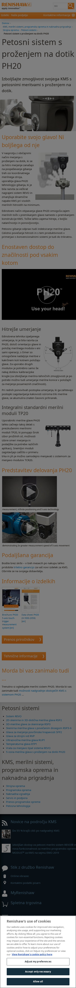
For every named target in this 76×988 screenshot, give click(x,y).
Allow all (38, 981)
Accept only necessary (38, 971)
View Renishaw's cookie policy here (32, 954)
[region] (38, 952)
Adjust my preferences (38, 961)
